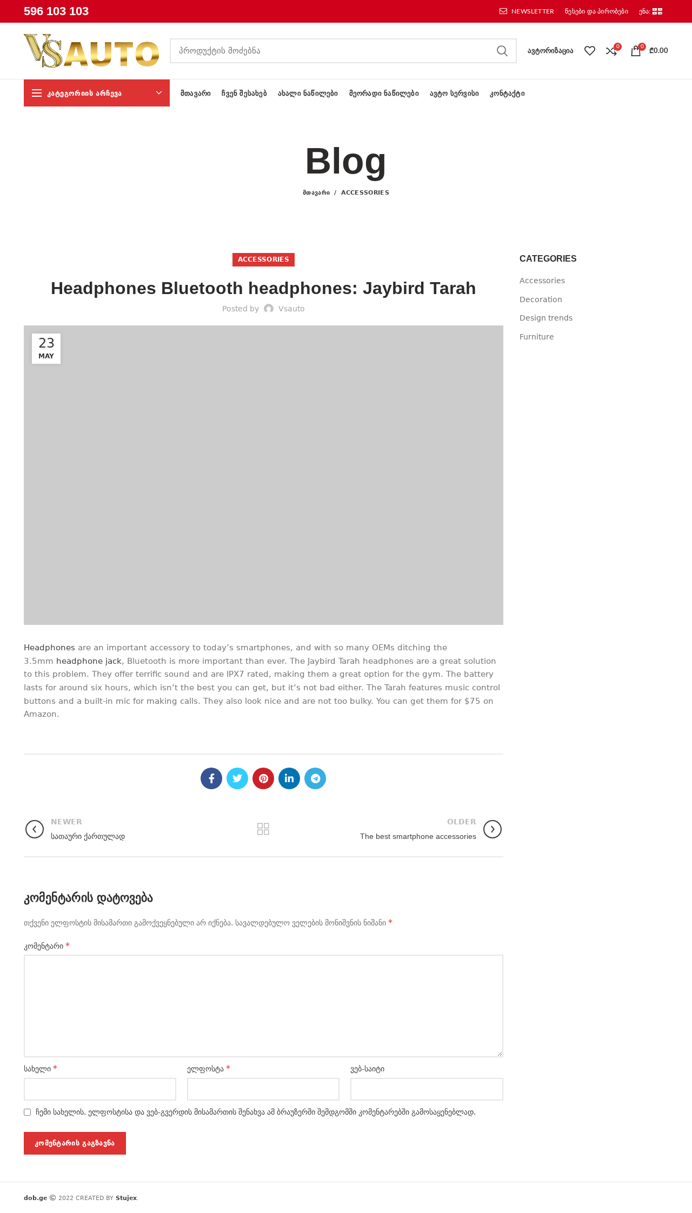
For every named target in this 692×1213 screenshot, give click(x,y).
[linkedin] (289, 778)
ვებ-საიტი (367, 1068)
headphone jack (89, 661)
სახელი (40, 1068)
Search (502, 50)
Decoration (541, 299)
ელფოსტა (208, 1068)
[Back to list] (263, 829)
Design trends (546, 318)
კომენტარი (47, 946)
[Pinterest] (263, 778)
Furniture (537, 336)
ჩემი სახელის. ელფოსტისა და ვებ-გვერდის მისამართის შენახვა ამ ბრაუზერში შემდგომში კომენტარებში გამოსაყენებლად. (256, 1112)
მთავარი (316, 192)
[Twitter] (237, 778)
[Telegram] (315, 778)
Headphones (49, 647)
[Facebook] (211, 778)
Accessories (365, 192)
